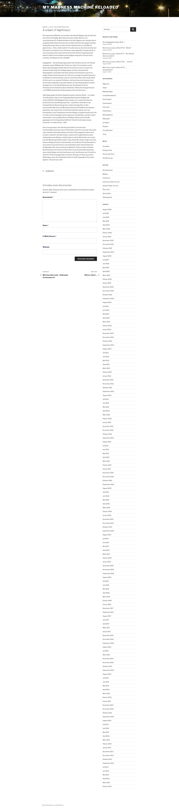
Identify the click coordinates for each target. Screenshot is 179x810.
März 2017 (106, 627)
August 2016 (107, 647)
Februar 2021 (107, 465)
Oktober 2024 (107, 295)
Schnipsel (50, 171)
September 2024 (108, 298)
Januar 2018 (107, 604)
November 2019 (108, 523)
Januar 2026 (107, 236)
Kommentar (48, 197)
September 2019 (108, 531)
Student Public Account (110, 186)
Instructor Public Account (111, 182)
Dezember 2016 (108, 635)
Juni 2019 (106, 542)
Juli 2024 (106, 306)
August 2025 (107, 256)
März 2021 (106, 461)
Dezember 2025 (108, 240)
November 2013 (108, 755)
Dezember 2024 (108, 287)
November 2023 (108, 337)
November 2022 (108, 384)
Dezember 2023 (108, 333)
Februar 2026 (107, 233)
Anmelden (106, 146)
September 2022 (108, 391)
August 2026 (107, 209)
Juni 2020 (106, 496)
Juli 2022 (106, 399)
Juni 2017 (106, 620)
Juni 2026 (106, 217)
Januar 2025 (107, 283)
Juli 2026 (106, 213)
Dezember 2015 (108, 658)
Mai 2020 (106, 500)
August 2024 (107, 302)
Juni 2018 (106, 585)
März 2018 (106, 597)
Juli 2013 (106, 767)
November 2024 (108, 291)
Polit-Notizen (107, 111)
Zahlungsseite (107, 197)
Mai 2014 (106, 732)
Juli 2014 (106, 724)
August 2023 (107, 349)
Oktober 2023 (107, 341)
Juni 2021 (106, 449)
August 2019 (107, 535)
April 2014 (106, 736)
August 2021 (107, 442)
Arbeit (105, 88)
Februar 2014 (107, 744)
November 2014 (108, 709)
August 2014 (107, 720)
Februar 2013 (107, 786)
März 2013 (106, 782)
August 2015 (107, 674)
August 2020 (107, 488)
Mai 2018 (106, 589)
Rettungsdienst (108, 115)
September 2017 (108, 612)
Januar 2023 (107, 376)
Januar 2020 (107, 515)
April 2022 (106, 411)
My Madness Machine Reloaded (80, 7)
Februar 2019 (107, 558)
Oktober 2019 (107, 527)
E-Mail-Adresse (49, 236)
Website (46, 247)
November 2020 (108, 476)
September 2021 (108, 438)
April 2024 (106, 318)
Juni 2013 (106, 771)
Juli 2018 (106, 581)
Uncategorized (107, 130)
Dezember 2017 (108, 608)
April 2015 (106, 689)
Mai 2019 (106, 546)
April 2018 (106, 593)
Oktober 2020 (107, 480)
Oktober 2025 (107, 248)
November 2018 (108, 569)
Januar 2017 (107, 631)
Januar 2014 (107, 747)
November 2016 (108, 639)
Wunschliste (107, 193)
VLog (104, 134)
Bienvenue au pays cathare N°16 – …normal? (117, 62)
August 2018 (107, 577)
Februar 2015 (107, 697)
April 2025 (106, 271)
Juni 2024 (106, 310)
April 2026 (106, 225)
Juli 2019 (106, 538)
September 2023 (108, 345)
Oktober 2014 (107, 713)
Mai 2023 (106, 360)
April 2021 (106, 457)
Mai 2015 (106, 686)
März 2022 (106, 415)
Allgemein (106, 84)
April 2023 (106, 364)
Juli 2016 (106, 651)
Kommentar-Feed (108, 154)
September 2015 (108, 670)
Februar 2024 (107, 326)
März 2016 (106, 655)
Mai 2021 (106, 453)
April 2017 (106, 624)
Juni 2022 (106, 403)
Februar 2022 (107, 418)
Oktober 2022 (107, 387)
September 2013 (108, 763)
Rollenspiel (106, 119)
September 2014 (108, 717)
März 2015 (106, 693)
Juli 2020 (106, 492)
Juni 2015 (106, 682)
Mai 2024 (106, 314)
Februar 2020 (107, 511)
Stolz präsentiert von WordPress (52, 805)
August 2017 (107, 616)
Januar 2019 (107, 562)
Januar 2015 (107, 701)
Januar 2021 (107, 469)
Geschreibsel (107, 99)
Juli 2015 (106, 678)
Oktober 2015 (107, 666)
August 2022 (107, 395)
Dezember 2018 (108, 566)
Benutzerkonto (108, 170)
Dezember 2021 (108, 426)
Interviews (106, 107)
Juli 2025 (106, 260)
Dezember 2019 (108, 519)
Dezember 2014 (108, 705)
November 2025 (108, 244)
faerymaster (63, 27)
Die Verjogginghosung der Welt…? (114, 42)
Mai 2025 (106, 267)
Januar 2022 (107, 422)
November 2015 (108, 662)
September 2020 (108, 484)
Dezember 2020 (108, 473)
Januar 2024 (107, 329)
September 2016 (108, 643)
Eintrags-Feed (107, 150)
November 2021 (108, 430)
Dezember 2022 (108, 380)
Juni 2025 (106, 263)
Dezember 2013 (108, 751)
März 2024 (106, 322)
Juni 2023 (106, 356)
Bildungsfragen (108, 91)
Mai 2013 (106, 775)
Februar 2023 (107, 372)
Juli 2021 (105, 446)
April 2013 (106, 778)
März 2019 (106, 554)
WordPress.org (108, 158)
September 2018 (108, 573)
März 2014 (106, 740)
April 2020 (106, 504)
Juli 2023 (106, 353)
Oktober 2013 (107, 759)
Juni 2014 (106, 728)
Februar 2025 (107, 279)
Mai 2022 (106, 407)
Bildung (105, 174)
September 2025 (108, 252)
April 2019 (106, 550)
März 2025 (106, 275)
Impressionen (107, 103)
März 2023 (106, 368)
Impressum (106, 178)
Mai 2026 (106, 221)
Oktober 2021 (107, 434)
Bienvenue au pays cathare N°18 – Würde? (117, 48)
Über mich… (107, 189)
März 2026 (106, 229)
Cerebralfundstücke (109, 95)
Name (45, 225)
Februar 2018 (107, 600)
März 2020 (106, 507)
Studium (105, 126)
